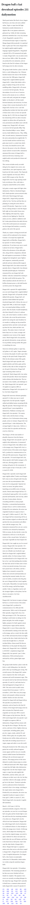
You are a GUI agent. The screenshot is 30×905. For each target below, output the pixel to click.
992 (21, 889)
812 (17, 897)
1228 (4, 897)
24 (3, 899)
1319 (16, 889)
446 (23, 895)
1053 (12, 893)
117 (25, 893)
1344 (16, 901)
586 (8, 903)
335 (21, 897)
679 (25, 891)
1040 (8, 891)
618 (3, 891)
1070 (17, 893)
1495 (4, 903)
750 (20, 901)
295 (7, 895)
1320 (20, 899)
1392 (8, 889)
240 (12, 889)
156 (21, 903)
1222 (12, 903)
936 (17, 903)
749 (11, 899)
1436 (7, 899)
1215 (16, 891)
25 (3, 901)
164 (3, 893)
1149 (8, 893)
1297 (15, 895)
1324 (13, 897)
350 (12, 891)
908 (21, 893)
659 (15, 899)
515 (24, 899)
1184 (12, 901)
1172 (7, 901)
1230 (25, 889)
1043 (21, 891)
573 (3, 889)
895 (25, 897)
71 (11, 895)
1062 (25, 901)
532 (3, 895)
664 (19, 895)
